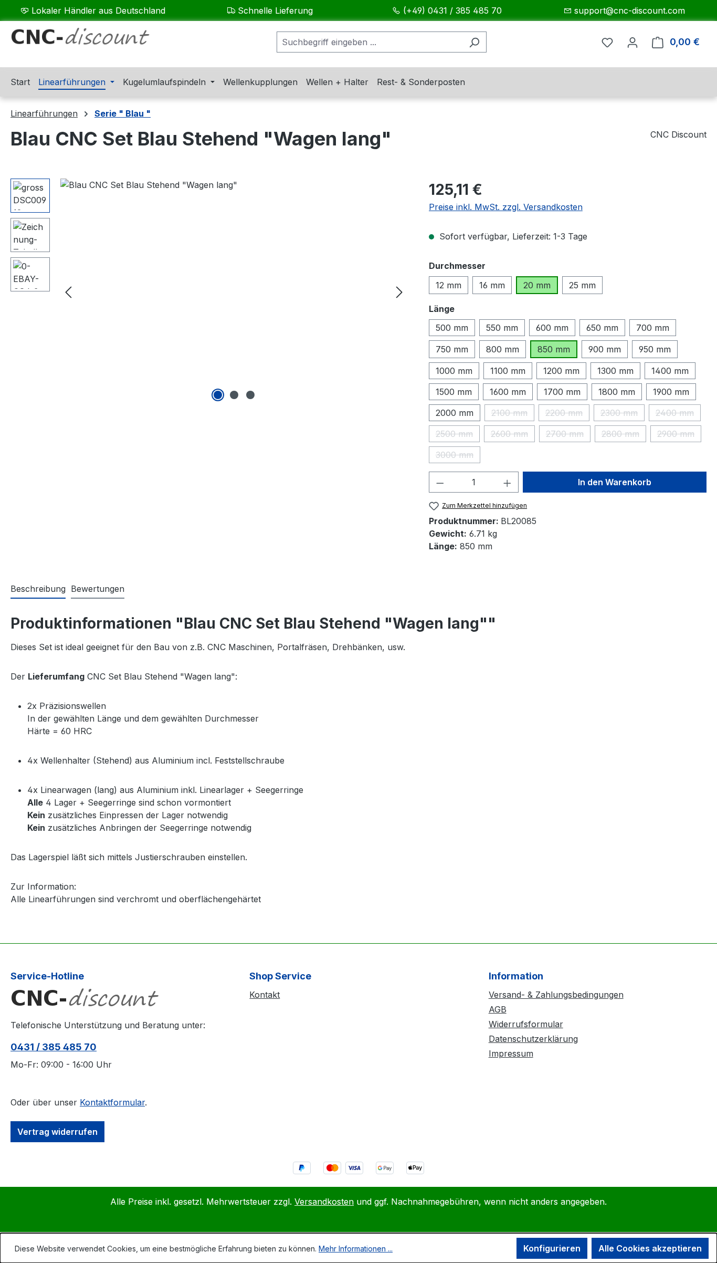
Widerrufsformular (526, 1024)
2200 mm (567, 414)
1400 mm (670, 371)
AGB (498, 1009)
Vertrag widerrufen (57, 1131)
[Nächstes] (399, 292)
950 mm (655, 349)
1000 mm (454, 371)
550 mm (502, 327)
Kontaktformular (112, 1102)
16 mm (492, 285)
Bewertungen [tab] (97, 588)
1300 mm (615, 371)
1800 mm (616, 392)
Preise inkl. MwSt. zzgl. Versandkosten (506, 207)
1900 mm (671, 392)
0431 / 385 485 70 (53, 1046)
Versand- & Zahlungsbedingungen (556, 994)
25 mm (582, 285)
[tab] (38, 589)
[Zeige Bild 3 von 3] (250, 395)
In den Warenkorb (614, 482)
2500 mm (458, 435)
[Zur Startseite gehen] (89, 40)
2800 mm (624, 435)
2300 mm (622, 414)
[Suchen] (474, 42)
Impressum (511, 1053)
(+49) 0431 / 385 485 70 (452, 10)
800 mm (502, 349)
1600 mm (508, 392)
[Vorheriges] (68, 292)
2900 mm (679, 435)
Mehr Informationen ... (356, 1248)
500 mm (452, 327)
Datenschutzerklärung (533, 1039)
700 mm (652, 327)
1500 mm (454, 392)
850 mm (553, 349)
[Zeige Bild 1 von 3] (218, 395)
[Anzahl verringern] (440, 482)
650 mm (602, 327)
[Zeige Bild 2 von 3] (234, 395)
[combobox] (369, 42)
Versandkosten (324, 1201)
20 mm (537, 285)
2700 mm (568, 435)
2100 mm (512, 414)
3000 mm (458, 456)
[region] (209, 291)
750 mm (452, 349)
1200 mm (561, 371)
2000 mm (454, 413)
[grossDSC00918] (233, 291)
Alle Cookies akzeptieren (650, 1248)
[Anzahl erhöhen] (508, 482)
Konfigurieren (552, 1248)
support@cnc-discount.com (629, 10)
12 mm (448, 285)
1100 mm (507, 371)
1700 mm (562, 392)
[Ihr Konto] (632, 42)
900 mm (604, 349)
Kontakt (264, 994)
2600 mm (513, 435)
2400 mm (678, 414)
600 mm (552, 327)
